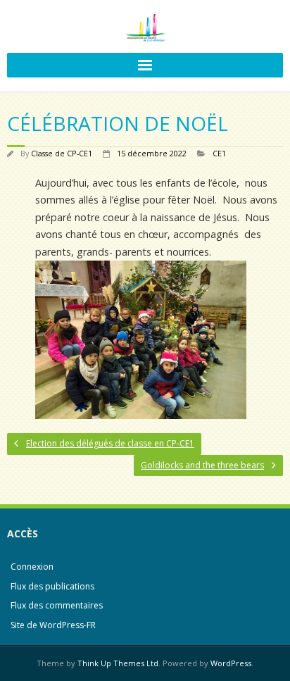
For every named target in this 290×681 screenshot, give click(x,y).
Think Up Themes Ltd (117, 663)
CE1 (219, 153)
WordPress (230, 663)
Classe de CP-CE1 (61, 153)
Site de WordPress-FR (53, 625)
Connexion (32, 567)
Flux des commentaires (57, 605)
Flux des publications (52, 586)
